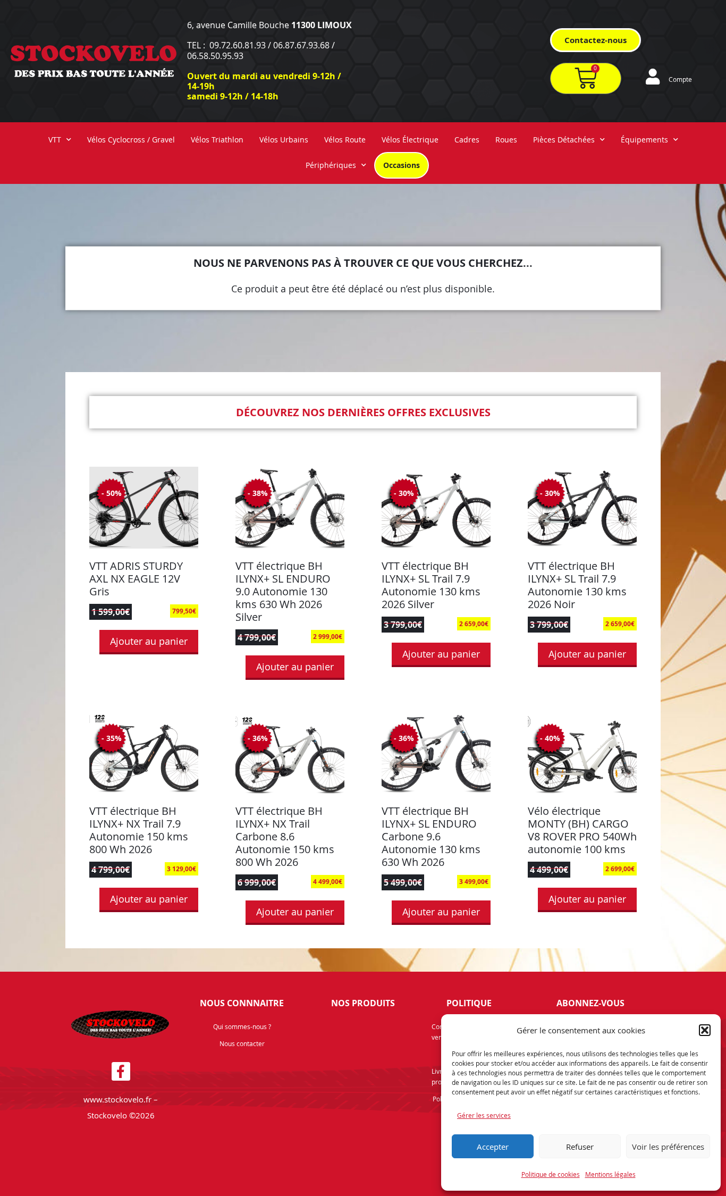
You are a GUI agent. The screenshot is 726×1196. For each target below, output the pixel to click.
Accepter (493, 1146)
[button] (704, 1030)
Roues (506, 139)
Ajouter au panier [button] (149, 641)
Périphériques (331, 165)
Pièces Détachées (564, 139)
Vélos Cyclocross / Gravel (131, 139)
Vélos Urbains (283, 139)
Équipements (644, 139)
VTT (54, 139)
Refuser (580, 1146)
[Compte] (653, 77)
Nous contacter (242, 1043)
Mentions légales (610, 1174)
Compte (680, 79)
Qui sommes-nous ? (242, 1026)
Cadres (466, 139)
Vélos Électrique (410, 139)
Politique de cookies (550, 1174)
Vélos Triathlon (217, 139)
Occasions (401, 165)
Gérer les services (484, 1115)
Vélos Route (345, 139)
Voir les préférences (668, 1146)
